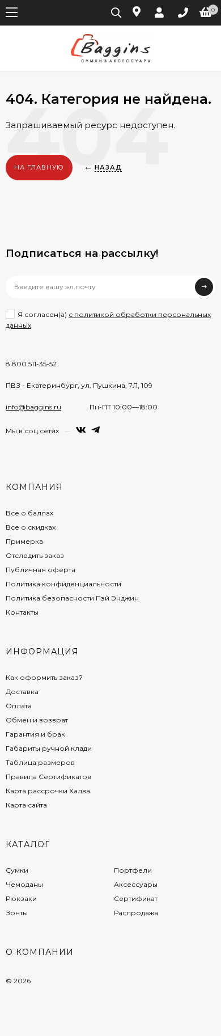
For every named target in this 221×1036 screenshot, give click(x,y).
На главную (39, 167)
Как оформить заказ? (44, 677)
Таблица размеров (40, 762)
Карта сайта (26, 805)
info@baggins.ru (33, 407)
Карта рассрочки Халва (48, 790)
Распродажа (136, 912)
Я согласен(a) (108, 319)
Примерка (24, 541)
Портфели (133, 870)
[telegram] (96, 430)
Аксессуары (136, 884)
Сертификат (136, 898)
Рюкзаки (21, 898)
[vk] (81, 430)
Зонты (17, 912)
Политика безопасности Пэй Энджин (72, 598)
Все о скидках (31, 527)
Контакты (22, 612)
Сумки (17, 870)
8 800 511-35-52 (31, 364)
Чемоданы (24, 884)
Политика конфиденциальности (63, 584)
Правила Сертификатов (48, 776)
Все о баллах (29, 513)
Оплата (19, 705)
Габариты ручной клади (49, 748)
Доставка (22, 691)
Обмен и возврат (37, 720)
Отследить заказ (35, 555)
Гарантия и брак (35, 734)
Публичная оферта (40, 569)
